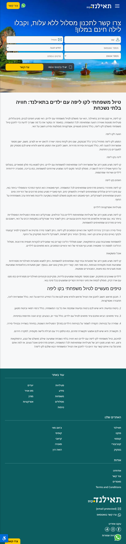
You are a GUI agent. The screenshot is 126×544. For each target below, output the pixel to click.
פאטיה (58, 444)
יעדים (30, 385)
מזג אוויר (29, 390)
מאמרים (117, 481)
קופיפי (58, 433)
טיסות (61, 407)
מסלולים (59, 401)
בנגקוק (117, 449)
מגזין (31, 396)
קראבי (58, 438)
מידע (61, 390)
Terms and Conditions (108, 487)
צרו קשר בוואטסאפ (107, 514)
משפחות (59, 396)
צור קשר (13, 5)
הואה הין (57, 449)
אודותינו (117, 470)
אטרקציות (28, 401)
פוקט (118, 433)
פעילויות (59, 385)
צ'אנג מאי (57, 427)
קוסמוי (117, 438)
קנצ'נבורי (116, 444)
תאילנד (117, 427)
